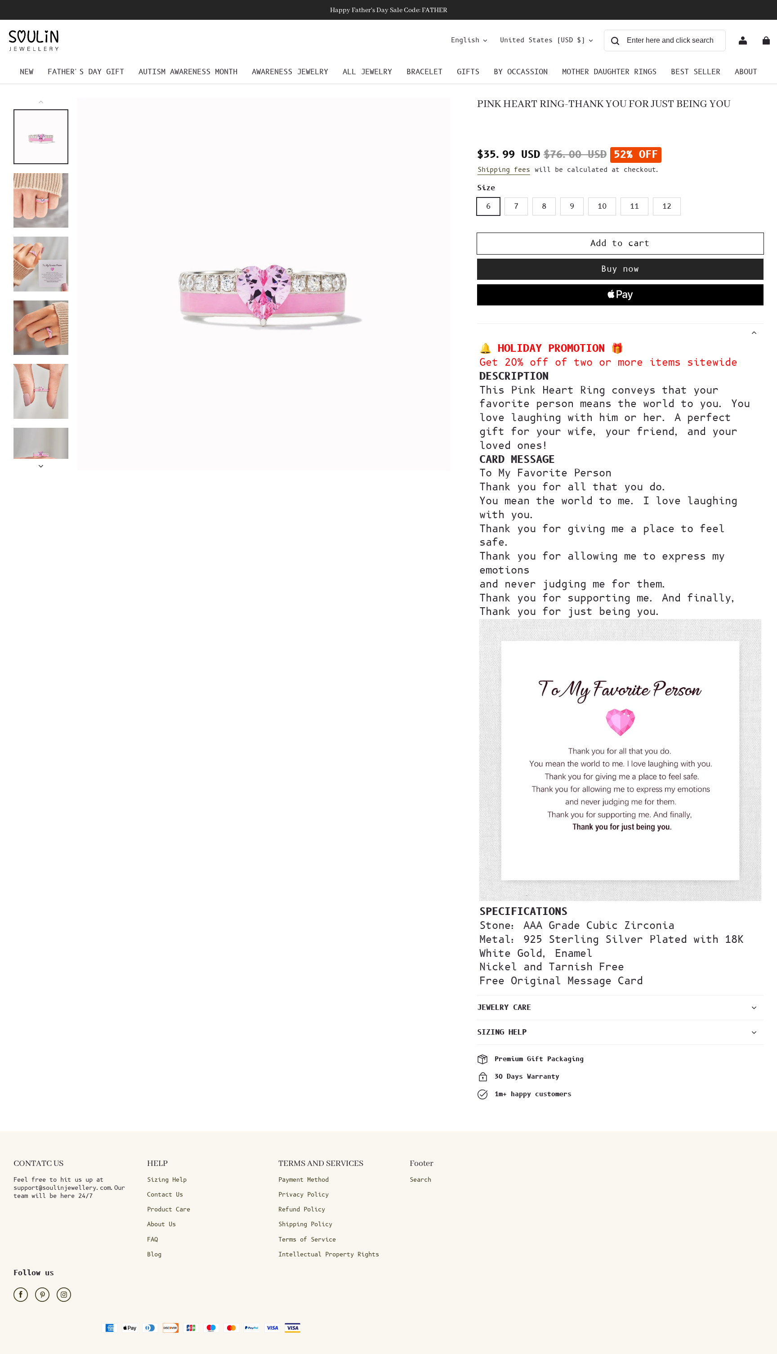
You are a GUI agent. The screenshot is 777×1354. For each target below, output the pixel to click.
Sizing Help (167, 1180)
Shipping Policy (305, 1224)
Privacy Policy (303, 1195)
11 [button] (634, 206)
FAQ (152, 1240)
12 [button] (666, 206)
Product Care (168, 1210)
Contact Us (165, 1195)
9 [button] (572, 206)
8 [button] (544, 206)
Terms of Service (307, 1240)
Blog (154, 1255)
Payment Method (303, 1180)
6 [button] (488, 206)
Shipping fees (504, 170)
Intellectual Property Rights (328, 1255)
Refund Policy (301, 1210)
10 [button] (602, 206)
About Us (161, 1224)
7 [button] (516, 206)
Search (420, 1180)
